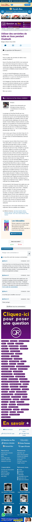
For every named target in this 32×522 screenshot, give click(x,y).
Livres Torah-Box (21, 458)
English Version (21, 463)
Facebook (21, 471)
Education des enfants (8, 366)
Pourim (4, 391)
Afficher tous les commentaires (16, 306)
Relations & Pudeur (7, 394)
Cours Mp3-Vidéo (5, 458)
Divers (4, 363)
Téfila (4, 404)
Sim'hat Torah (25, 399)
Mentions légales (5, 473)
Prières (12, 391)
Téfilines (12, 404)
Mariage (5, 384)
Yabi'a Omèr (16, 212)
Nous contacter (9, 429)
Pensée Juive (15, 389)
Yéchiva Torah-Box (6, 459)
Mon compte (5, 1)
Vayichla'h (5, 414)
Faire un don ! (4, 471)
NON (20, 244)
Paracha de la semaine (7, 453)
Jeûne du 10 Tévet (19, 374)
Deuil (23, 361)
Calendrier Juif (20, 453)
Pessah (25, 389)
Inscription (19, 459)
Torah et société (13, 407)
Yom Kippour (6, 417)
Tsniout (20, 412)
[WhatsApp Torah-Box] (29, 1)
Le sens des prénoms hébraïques (10, 381)
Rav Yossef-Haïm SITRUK (24, 515)
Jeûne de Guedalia (7, 374)
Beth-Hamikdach (13, 346)
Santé (25, 396)
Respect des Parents (21, 394)
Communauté (15, 356)
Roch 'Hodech (5, 396)
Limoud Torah (24, 381)
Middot (25, 384)
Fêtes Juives (4, 454)
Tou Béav (16, 409)
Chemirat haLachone (7, 353)
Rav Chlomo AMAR (24, 503)
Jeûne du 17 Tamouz (8, 376)
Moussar (5, 386)
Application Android (23, 479)
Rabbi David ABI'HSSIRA (8, 503)
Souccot (5, 402)
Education (13, 363)
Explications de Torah (22, 366)
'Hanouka (5, 341)
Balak (4, 343)
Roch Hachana (9, 11)
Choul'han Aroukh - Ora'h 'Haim (11, 213)
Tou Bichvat (24, 409)
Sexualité (16, 399)
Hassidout (13, 369)
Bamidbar (11, 343)
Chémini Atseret (15, 351)
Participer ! (27, 4)
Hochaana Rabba (6, 371)
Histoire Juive (22, 369)
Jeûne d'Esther (18, 371)
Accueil (3, 28)
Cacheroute (14, 348)
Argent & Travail (24, 341)
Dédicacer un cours (6, 461)
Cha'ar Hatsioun (21, 213)
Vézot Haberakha (14, 414)
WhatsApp (21, 474)
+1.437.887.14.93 (25, 433)
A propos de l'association (7, 469)
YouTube (20, 473)
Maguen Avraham (23, 212)
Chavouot (5, 351)
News (2, 456)
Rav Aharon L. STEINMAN (8, 492)
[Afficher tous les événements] (9, 1)
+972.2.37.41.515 (7, 433)
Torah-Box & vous (6, 409)
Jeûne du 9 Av (20, 376)
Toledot (4, 407)
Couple (4, 361)
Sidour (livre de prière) (22, 454)
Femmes (5, 369)
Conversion (18, 358)
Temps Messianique (23, 404)
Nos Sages (5, 389)
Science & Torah (6, 399)
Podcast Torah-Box (22, 461)
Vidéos (15, 11)
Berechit (4, 346)
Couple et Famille (14, 361)
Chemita (19, 353)
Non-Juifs (23, 386)
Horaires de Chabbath (22, 456)
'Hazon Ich (10, 212)
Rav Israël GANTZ (8, 515)
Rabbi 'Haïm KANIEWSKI (24, 492)
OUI (13, 244)
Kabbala (4, 379)
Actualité (13, 341)
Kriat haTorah (13, 379)
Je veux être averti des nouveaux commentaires (15, 257)
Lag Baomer (23, 379)
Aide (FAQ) (4, 476)
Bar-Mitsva (19, 343)
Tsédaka (5, 412)
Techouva (20, 402)
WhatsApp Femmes (23, 476)
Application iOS (22, 478)
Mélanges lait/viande (15, 384)
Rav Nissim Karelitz (18, 211)
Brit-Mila (5, 348)
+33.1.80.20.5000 (25, 429)
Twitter (20, 469)
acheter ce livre (16, 233)
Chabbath (17, 28)
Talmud (12, 402)
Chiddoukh (5, 356)
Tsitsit (12, 412)
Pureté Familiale (21, 391)
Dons (26, 11)
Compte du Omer (7, 358)
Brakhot (23, 346)
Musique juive (14, 386)
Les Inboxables (18, 221)
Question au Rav (21, 11)
